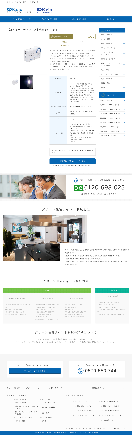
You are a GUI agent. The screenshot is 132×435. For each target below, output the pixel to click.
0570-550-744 (100, 370)
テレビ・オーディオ (48, 403)
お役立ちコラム (98, 388)
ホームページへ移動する (35, 371)
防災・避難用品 (46, 417)
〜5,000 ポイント (107, 100)
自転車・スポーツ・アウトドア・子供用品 (26, 413)
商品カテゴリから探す (51, 19)
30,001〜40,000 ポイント (110, 118)
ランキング (110, 19)
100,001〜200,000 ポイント (111, 131)
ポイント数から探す (80, 19)
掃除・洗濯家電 (20, 403)
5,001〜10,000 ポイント (110, 105)
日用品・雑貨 (20, 421)
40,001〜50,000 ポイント (110, 122)
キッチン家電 (46, 399)
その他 (43, 421)
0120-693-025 (104, 187)
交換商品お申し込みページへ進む (72, 161)
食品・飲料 (45, 413)
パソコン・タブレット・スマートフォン (26, 407)
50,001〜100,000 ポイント (111, 127)
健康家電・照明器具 (48, 407)
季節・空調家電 (20, 399)
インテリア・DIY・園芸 (23, 417)
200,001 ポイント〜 (108, 135)
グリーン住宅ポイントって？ (21, 19)
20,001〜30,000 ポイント (110, 113)
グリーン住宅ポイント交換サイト (19, 12)
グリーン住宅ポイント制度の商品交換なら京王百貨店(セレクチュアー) (63, 432)
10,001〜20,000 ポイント (110, 109)
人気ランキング (55, 388)
